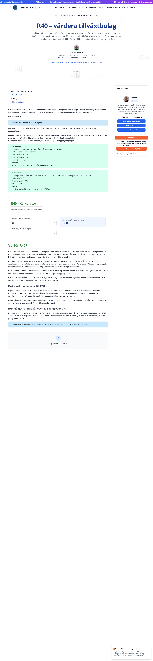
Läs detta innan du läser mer (60, 62)
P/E (76, 293)
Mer (131, 7)
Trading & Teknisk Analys (116, 7)
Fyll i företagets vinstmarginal (21, 229)
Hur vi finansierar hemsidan (80, 62)
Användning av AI (96, 62)
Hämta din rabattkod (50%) (130, 149)
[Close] (148, 649)
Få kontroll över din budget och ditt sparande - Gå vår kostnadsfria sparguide (60, 2)
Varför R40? (18, 95)
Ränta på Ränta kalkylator (132, 121)
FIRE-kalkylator (131, 125)
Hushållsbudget (131, 130)
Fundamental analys (93, 7)
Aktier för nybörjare (74, 7)
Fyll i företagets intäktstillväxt (21, 218)
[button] (131, 89)
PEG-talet (51, 300)
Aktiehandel (57, 7)
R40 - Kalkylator (19, 102)
